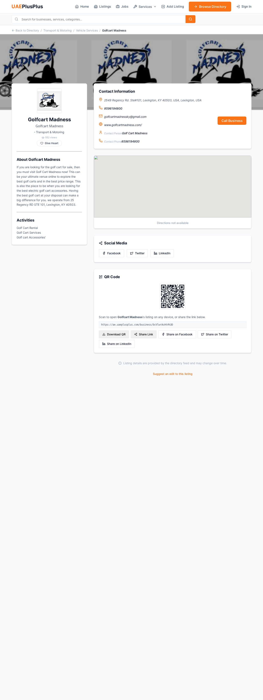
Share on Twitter (217, 334)
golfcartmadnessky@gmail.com (125, 116)
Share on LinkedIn (119, 343)
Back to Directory (27, 30)
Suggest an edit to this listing (173, 374)
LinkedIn (164, 253)
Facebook (114, 253)
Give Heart (51, 143)
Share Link (146, 334)
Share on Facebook (179, 334)
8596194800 (113, 108)
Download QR (116, 334)
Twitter (139, 253)
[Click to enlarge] (172, 296)
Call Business (232, 121)
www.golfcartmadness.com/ (123, 125)
